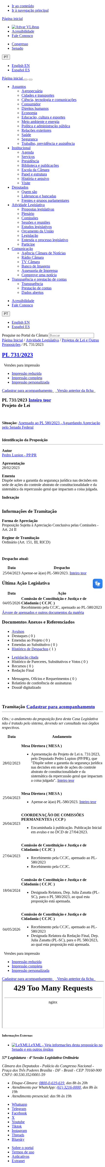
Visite (25, 183)
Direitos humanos (35, 108)
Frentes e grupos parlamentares (45, 200)
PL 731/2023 (17, 355)
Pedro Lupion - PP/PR (19, 455)
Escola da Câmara (35, 170)
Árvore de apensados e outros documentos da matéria (43, 612)
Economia (29, 113)
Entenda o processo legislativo (44, 240)
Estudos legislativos (36, 227)
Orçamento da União (37, 231)
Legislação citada (25, 657)
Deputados (20, 187)
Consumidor (31, 104)
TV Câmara (30, 262)
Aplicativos (20, 1156)
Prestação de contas (36, 288)
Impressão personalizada (30, 382)
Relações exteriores (36, 130)
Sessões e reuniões (35, 222)
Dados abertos (32, 292)
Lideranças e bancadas (38, 196)
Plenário (27, 213)
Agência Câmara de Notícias (43, 253)
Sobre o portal (22, 1148)
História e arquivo (35, 178)
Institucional (21, 148)
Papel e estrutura (34, 174)
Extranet (18, 1161)
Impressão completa (27, 378)
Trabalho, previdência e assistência (48, 143)
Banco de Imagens (35, 266)
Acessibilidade (23, 31)
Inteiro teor (40, 400)
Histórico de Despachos (30, 649)
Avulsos (18, 631)
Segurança (29, 139)
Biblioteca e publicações (40, 165)
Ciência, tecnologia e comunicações (48, 100)
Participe (28, 244)
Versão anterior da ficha (75, 390)
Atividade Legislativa (28, 205)
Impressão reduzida (27, 373)
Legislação (29, 235)
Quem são (29, 192)
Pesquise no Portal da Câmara (25, 335)
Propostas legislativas (37, 209)
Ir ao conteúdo (23, 6)
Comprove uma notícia (39, 275)
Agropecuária (31, 91)
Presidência (30, 161)
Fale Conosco (22, 36)
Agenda (27, 152)
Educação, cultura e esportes (43, 117)
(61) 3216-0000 (69, 1087)
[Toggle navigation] (26, 79)
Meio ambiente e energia (40, 121)
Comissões (29, 218)
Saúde (26, 135)
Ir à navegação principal (30, 10)
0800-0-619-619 (51, 1083)
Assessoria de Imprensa (39, 270)
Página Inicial (12, 340)
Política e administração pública (45, 126)
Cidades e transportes (37, 95)
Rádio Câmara (32, 257)
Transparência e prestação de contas (39, 279)
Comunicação (22, 249)
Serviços (28, 157)
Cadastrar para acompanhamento (28, 390)
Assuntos (19, 86)
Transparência (32, 284)
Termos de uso (23, 1152)
